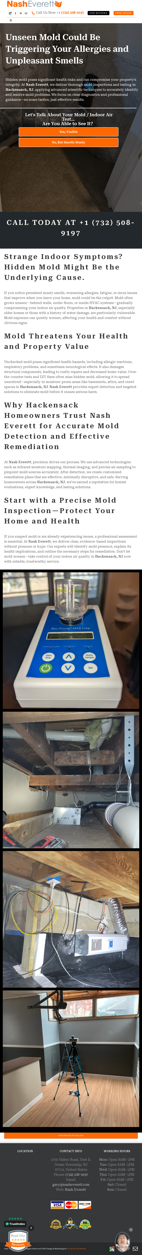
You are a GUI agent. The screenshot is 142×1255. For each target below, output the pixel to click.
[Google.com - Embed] (25, 1178)
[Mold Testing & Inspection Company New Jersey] (71, 574)
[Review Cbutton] (18, 1240)
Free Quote (124, 13)
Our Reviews (98, 13)
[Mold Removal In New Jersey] (122, 1242)
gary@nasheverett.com (71, 1185)
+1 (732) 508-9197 (70, 13)
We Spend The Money (76, 1249)
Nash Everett (75, 1190)
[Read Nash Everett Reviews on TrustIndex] (15, 1225)
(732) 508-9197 (77, 1175)
